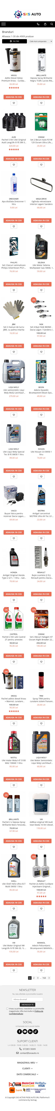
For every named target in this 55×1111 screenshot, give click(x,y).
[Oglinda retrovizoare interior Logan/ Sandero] (41, 183)
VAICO (13, 510)
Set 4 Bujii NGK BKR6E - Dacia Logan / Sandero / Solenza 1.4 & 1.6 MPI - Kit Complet (41, 328)
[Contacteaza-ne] (38, 24)
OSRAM (41, 137)
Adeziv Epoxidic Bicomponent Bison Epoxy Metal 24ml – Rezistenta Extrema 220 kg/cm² (41, 391)
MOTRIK (41, 510)
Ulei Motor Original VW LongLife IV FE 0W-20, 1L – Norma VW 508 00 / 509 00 (14, 947)
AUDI (14, 137)
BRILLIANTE (41, 75)
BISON (41, 387)
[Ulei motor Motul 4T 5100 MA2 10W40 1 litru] (13, 742)
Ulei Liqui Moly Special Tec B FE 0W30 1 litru (13, 453)
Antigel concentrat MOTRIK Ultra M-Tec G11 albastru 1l (41, 514)
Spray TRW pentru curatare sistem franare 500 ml (41, 700)
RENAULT (41, 572)
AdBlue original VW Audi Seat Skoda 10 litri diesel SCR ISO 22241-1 (41, 823)
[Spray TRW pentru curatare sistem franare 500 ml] (41, 680)
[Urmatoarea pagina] (49, 978)
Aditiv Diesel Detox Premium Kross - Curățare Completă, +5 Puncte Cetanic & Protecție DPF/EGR (14, 79)
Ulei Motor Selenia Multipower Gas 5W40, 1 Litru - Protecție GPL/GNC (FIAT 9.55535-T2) (41, 266)
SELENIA (41, 262)
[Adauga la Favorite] (14, 103)
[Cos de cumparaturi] (45, 24)
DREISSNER (13, 199)
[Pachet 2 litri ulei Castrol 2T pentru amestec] (13, 619)
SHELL (13, 881)
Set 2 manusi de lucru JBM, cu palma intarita (13, 328)
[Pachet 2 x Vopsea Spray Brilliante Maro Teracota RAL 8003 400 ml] (13, 804)
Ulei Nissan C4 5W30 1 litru (41, 453)
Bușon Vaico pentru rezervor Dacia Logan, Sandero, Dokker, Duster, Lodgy (14, 514)
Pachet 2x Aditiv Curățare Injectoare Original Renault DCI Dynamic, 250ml (41, 885)
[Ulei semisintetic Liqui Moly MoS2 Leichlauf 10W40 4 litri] (13, 371)
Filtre (15, 41)
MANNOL (41, 942)
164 (44, 977)
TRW (41, 696)
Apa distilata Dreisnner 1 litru (14, 202)
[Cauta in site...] (52, 24)
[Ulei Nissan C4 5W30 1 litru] (41, 433)
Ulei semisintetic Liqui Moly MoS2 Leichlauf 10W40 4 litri (13, 391)
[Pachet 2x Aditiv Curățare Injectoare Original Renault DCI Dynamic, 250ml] (41, 865)
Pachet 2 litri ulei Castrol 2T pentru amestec (13, 638)
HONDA (13, 572)
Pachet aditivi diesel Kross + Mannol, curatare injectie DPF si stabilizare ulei (13, 700)
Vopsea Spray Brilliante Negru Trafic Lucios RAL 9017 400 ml (41, 79)
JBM (13, 324)
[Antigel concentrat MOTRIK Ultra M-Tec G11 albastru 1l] (41, 495)
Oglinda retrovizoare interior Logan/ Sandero (41, 202)
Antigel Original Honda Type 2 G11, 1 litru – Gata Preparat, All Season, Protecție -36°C (14, 576)
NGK (41, 324)
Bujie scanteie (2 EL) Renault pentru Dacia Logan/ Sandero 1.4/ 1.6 (41, 576)
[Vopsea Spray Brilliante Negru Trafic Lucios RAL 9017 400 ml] (41, 60)
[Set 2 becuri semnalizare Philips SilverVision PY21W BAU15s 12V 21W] (13, 246)
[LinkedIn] (30, 1031)
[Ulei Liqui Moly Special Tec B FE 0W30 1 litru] (13, 433)
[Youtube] (24, 1031)
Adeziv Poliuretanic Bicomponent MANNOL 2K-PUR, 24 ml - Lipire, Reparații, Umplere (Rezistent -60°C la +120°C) (41, 947)
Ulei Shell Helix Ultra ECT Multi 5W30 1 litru (14, 885)
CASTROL (14, 634)
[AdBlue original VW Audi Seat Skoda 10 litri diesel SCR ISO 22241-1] (41, 804)
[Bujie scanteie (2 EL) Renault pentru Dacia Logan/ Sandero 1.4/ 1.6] (41, 557)
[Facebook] (19, 1031)
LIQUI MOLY (14, 387)
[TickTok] (35, 1031)
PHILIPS (13, 262)
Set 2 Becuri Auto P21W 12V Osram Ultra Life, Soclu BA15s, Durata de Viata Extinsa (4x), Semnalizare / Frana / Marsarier (41, 141)
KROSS (14, 75)
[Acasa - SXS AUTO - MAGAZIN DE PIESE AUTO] (27, 14)
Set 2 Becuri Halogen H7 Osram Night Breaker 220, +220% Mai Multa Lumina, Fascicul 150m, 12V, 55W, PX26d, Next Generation (41, 638)
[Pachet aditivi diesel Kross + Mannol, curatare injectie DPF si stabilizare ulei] (13, 680)
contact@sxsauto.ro (29, 1053)
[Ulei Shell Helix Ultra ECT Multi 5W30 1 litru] (13, 865)
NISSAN (41, 449)
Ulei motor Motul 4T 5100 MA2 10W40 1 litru (14, 761)
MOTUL (14, 757)
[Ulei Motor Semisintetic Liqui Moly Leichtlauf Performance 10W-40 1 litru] (41, 742)
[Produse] (3, 25)
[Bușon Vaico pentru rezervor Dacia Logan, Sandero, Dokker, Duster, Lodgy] (13, 495)
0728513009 (29, 1049)
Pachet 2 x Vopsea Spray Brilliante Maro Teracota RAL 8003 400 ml (13, 823)
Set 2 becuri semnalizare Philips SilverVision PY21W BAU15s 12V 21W (13, 266)
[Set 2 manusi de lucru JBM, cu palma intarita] (13, 309)
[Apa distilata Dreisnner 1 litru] (13, 183)
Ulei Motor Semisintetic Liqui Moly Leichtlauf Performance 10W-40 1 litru (41, 761)
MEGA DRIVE (41, 199)
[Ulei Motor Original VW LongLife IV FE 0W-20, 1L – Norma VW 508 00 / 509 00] (13, 927)
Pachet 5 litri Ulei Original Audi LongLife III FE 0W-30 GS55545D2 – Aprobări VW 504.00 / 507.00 (13, 141)
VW (41, 819)
